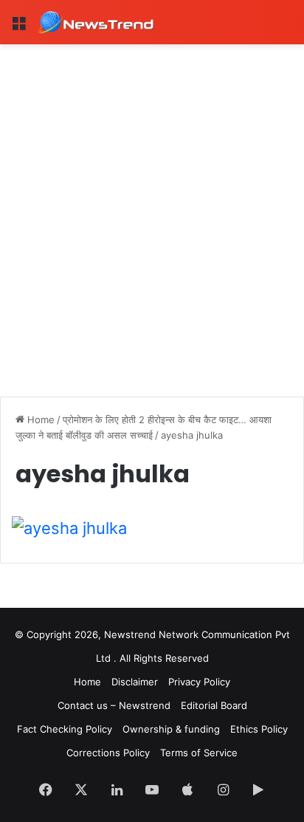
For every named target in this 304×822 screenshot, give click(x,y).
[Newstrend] (96, 22)
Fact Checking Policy (64, 729)
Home (39, 419)
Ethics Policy (259, 729)
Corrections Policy (108, 752)
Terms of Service (199, 752)
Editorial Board (214, 705)
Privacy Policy (199, 682)
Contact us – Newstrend (114, 705)
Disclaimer (134, 682)
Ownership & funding (171, 729)
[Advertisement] (152, 204)
